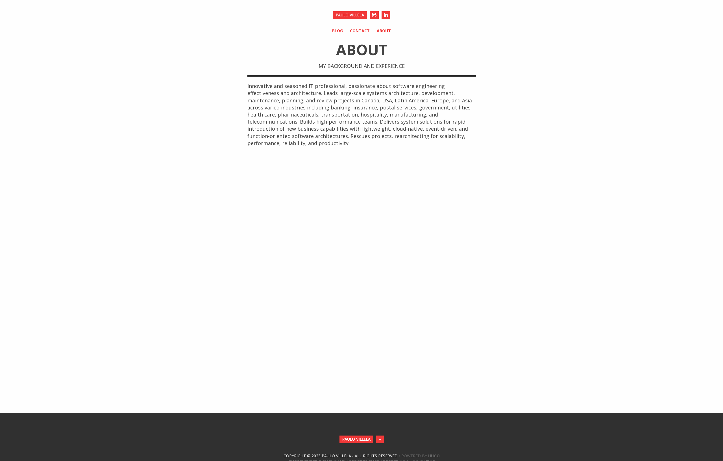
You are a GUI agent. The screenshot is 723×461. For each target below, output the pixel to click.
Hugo (434, 455)
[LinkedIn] (386, 15)
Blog (337, 30)
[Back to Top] (380, 439)
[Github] (374, 15)
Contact (360, 30)
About (384, 30)
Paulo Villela (350, 15)
